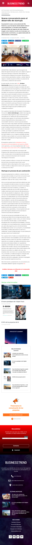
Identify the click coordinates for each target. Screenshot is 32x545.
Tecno (27, 12)
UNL (18, 83)
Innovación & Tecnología (9, 12)
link (24, 263)
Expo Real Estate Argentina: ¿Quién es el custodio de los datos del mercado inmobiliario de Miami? (20, 371)
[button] (28, 3)
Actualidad (5, 10)
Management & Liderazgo (16, 528)
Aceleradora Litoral (20, 142)
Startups (22, 12)
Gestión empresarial (17, 10)
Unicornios (5, 14)
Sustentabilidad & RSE (16, 531)
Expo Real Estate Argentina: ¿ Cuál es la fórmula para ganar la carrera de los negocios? (20, 386)
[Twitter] (17, 536)
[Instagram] (10, 536)
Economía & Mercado (16, 524)
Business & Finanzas (16, 522)
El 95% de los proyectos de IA (10, 322)
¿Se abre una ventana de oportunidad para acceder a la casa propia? (20, 355)
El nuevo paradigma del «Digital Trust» (12, 301)
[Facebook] (14, 536)
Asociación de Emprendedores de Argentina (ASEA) (14, 144)
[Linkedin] (21, 536)
